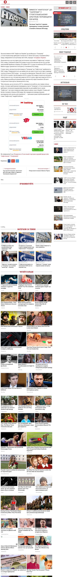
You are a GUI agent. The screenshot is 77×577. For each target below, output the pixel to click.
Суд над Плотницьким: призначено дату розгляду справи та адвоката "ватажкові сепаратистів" (12, 172)
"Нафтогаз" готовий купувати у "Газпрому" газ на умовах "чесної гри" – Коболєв (9, 266)
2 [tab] (63, 47)
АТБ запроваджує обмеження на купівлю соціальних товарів (69, 217)
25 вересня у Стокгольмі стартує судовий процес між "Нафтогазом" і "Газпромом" (26, 247)
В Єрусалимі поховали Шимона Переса (39, 170)
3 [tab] (66, 47)
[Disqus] (26, 207)
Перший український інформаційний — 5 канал (5, 2)
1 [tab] (61, 47)
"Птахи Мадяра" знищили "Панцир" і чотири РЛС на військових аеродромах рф (65, 44)
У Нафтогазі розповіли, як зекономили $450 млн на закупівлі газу (25, 266)
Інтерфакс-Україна (39, 57)
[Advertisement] (26, 125)
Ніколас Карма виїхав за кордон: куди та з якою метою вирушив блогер (69, 236)
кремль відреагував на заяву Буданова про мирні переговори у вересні (69, 150)
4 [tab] (68, 47)
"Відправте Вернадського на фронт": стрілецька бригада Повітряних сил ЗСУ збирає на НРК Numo (59, 72)
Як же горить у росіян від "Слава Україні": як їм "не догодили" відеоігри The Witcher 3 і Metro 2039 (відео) (69, 227)
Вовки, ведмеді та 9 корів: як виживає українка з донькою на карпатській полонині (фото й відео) (69, 159)
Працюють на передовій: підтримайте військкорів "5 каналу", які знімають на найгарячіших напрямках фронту (60, 62)
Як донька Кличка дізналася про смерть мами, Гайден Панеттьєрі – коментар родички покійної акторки (69, 170)
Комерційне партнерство (57, 108)
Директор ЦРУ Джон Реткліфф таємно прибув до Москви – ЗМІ (68, 190)
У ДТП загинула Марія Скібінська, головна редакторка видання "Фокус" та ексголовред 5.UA (69, 180)
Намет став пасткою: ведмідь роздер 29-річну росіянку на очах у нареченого (69, 209)
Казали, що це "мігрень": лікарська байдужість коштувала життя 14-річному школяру (69, 199)
